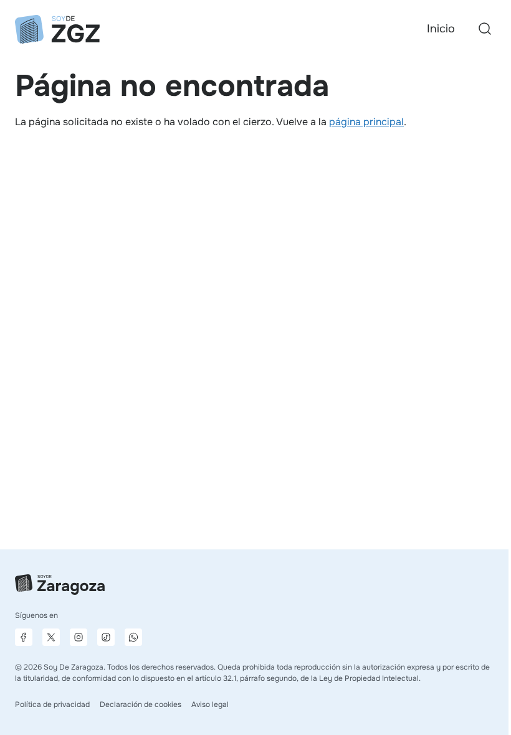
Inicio (441, 29)
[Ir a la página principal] (57, 29)
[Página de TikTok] (106, 637)
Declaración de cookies (140, 704)
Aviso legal (210, 704)
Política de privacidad (52, 704)
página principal (366, 121)
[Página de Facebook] (23, 637)
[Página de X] (51, 637)
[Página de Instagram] (78, 637)
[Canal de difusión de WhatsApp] (133, 637)
